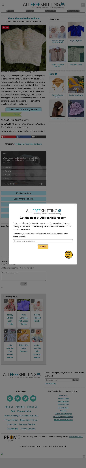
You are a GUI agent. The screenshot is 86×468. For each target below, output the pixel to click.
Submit (43, 246)
